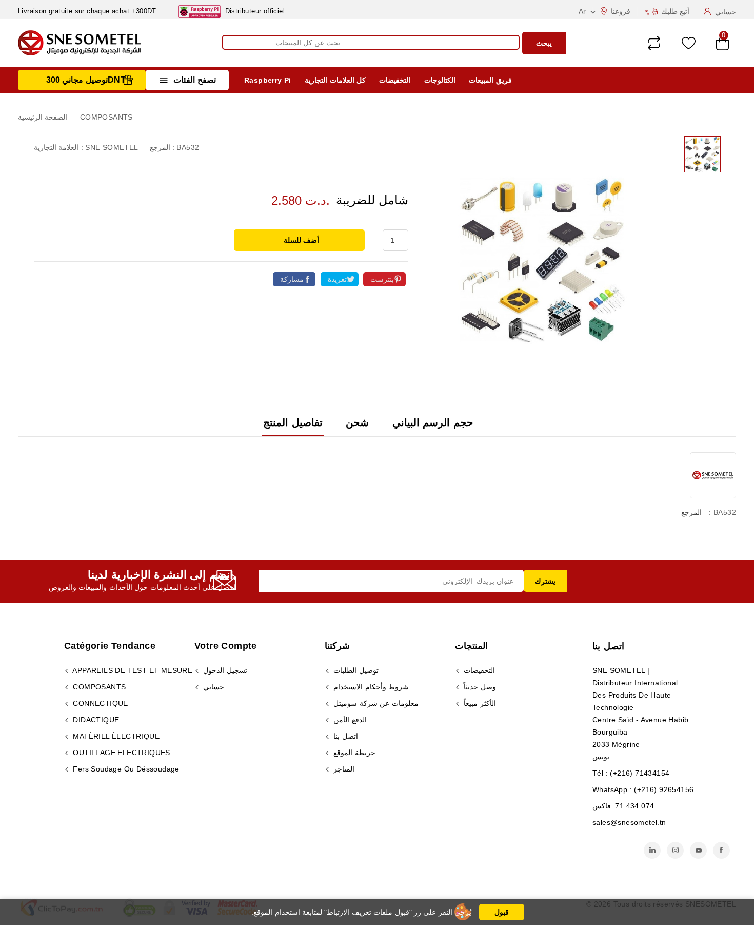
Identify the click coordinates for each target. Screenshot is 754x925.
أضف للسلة (300, 240)
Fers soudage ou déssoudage (125, 769)
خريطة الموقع (353, 752)
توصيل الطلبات (355, 670)
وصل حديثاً (479, 687)
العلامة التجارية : (58, 147)
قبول (501, 912)
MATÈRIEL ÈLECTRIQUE (115, 736)
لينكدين (652, 850)
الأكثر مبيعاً (479, 703)
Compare (654, 43)
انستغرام (675, 850)
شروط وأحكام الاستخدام (370, 687)
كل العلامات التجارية (335, 80)
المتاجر (342, 769)
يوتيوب (698, 850)
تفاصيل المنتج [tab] (292, 422)
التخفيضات (394, 80)
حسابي (212, 687)
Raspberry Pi (267, 80)
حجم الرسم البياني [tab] (432, 422)
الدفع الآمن (349, 720)
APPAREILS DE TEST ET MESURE (131, 670)
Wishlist (689, 43)
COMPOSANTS (98, 687)
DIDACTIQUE (95, 720)
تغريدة (337, 279)
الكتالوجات (439, 80)
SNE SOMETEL (111, 147)
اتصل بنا (608, 646)
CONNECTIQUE (99, 703)
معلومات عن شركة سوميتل (375, 703)
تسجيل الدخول (224, 670)
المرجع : (162, 147)
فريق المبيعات (490, 80)
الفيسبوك (721, 850)
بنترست (382, 279)
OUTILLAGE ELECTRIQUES (120, 752)
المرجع (691, 512)
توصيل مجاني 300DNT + (89, 79)
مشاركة (292, 279)
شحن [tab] (357, 422)
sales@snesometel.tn (629, 822)
